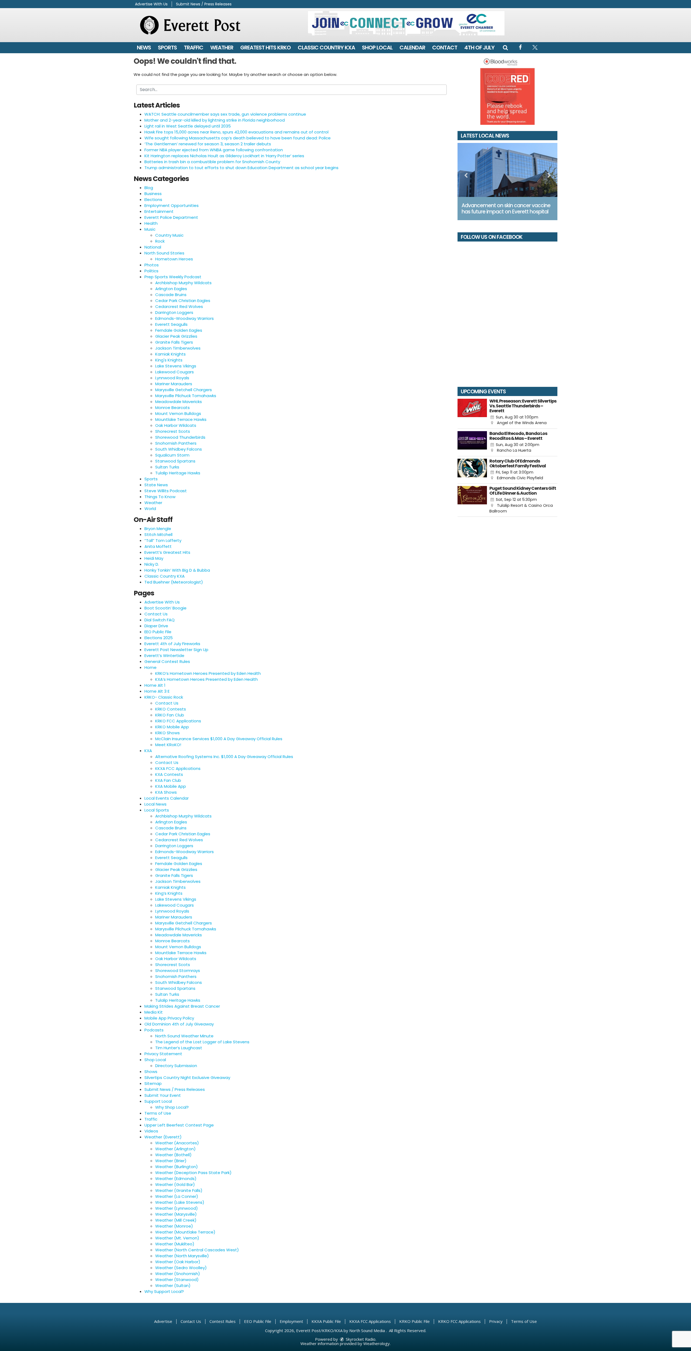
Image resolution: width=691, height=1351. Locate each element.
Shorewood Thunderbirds (180, 437)
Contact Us (156, 614)
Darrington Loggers (174, 312)
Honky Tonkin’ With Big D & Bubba (177, 570)
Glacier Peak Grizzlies (176, 336)
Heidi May (153, 558)
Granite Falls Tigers (174, 342)
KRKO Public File (414, 1321)
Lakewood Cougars (174, 372)
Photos (151, 265)
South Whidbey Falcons (178, 449)
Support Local (158, 1101)
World (150, 508)
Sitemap (153, 1083)
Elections (153, 199)
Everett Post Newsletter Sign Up (176, 649)
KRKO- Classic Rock (163, 697)
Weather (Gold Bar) (175, 1184)
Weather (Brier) (171, 1161)
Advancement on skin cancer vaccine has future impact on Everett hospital (506, 208)
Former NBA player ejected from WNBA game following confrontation (213, 150)
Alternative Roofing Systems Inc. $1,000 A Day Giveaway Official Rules (224, 756)
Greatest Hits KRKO (265, 47)
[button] (505, 47)
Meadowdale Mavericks (178, 401)
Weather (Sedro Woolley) (181, 1267)
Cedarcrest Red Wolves (179, 306)
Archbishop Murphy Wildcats (183, 283)
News (144, 47)
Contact (444, 47)
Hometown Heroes (174, 259)
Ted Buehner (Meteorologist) (173, 582)
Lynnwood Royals (172, 378)
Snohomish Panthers (176, 443)
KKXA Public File (326, 1321)
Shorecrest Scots (172, 431)
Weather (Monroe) (174, 1226)
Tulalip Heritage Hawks (177, 473)
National (152, 247)
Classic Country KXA (326, 47)
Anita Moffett (158, 546)
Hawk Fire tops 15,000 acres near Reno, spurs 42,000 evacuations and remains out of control (236, 132)
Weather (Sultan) (173, 1285)
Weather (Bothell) (173, 1155)
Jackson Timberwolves (178, 348)
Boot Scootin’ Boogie (165, 608)
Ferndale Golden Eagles (178, 330)
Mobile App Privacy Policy (169, 1018)
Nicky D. (151, 564)
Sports (167, 47)
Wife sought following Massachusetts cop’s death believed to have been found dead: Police (237, 138)
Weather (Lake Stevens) (179, 1202)
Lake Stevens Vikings (175, 366)
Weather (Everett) (163, 1137)
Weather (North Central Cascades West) (197, 1250)
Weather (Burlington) (176, 1166)
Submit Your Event (162, 1095)
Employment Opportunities (171, 205)
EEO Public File (157, 632)
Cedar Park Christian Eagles (182, 300)
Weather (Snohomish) (177, 1273)
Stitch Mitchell (158, 534)
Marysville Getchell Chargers (183, 390)
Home (150, 667)
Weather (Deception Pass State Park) (193, 1172)
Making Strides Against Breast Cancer (182, 1006)
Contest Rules (222, 1321)
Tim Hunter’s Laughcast (178, 1048)
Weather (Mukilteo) (174, 1244)
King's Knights (168, 360)
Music (149, 229)
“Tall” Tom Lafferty (162, 540)
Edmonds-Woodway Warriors (184, 318)
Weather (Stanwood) (177, 1279)
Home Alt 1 (154, 685)
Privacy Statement (163, 1054)
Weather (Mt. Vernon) (177, 1238)
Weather (221, 47)
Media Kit (153, 1012)
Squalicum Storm (172, 455)
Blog (148, 187)
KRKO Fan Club (169, 715)
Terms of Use (157, 1113)
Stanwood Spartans (175, 461)
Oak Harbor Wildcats (175, 425)
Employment (291, 1321)
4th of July (479, 47)
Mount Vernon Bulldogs (178, 413)
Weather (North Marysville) (182, 1256)
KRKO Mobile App (172, 727)
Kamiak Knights (170, 354)
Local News (155, 804)
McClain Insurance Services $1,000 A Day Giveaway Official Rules (218, 739)
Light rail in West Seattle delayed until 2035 (187, 126)
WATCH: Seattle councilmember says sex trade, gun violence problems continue (225, 114)
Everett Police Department (171, 217)
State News (156, 485)
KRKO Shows (167, 733)
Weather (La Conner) (176, 1196)
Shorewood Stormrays (177, 970)
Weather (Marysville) (176, 1214)
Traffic (193, 47)
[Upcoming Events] (472, 412)
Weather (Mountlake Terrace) (185, 1232)
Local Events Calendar (166, 798)
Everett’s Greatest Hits (167, 552)
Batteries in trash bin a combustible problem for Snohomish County (212, 162)
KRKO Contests (170, 709)
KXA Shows (166, 792)
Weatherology (376, 1343)
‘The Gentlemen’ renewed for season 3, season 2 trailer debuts (207, 144)
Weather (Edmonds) (176, 1178)
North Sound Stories (164, 253)
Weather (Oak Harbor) (177, 1262)
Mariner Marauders (173, 384)
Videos (151, 1131)
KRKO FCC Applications (178, 721)
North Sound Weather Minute (184, 1036)
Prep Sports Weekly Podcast (172, 277)
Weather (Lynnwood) (176, 1208)
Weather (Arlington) (175, 1149)
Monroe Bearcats (172, 407)
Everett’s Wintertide (164, 655)
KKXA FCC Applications (178, 768)
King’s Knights (168, 893)
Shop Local (377, 47)
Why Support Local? (164, 1291)
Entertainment (159, 211)
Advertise (163, 1321)
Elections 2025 (158, 638)
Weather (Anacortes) (177, 1143)
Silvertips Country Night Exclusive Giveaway (187, 1077)
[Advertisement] (406, 23)
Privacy (496, 1321)
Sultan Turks (167, 467)
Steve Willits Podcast (165, 491)
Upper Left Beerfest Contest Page (179, 1125)
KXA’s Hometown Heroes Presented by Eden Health (206, 679)
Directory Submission (176, 1065)
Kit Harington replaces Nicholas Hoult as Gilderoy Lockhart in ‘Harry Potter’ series (224, 156)
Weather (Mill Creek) (176, 1220)
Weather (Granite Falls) (178, 1190)
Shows (150, 1071)
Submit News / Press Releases (204, 4)
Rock (160, 241)
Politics (151, 271)
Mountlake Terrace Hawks (180, 419)
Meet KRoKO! (168, 744)
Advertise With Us (151, 4)
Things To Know (159, 496)
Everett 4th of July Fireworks (172, 643)
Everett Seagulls (171, 324)
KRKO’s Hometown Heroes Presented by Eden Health (208, 673)
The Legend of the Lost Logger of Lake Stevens (202, 1042)
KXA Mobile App (170, 786)
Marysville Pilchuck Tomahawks (185, 395)
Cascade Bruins (171, 294)
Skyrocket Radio (360, 1339)
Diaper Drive (156, 626)
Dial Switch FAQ (159, 620)
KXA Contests (169, 774)
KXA (148, 750)
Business (153, 193)
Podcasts (154, 1030)
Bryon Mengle (157, 528)
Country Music (169, 235)
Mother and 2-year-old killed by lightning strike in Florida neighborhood (214, 120)
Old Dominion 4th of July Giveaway (179, 1024)
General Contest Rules (167, 661)
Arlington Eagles (171, 288)
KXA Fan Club (168, 780)
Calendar (412, 47)
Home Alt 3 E (157, 691)
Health (151, 223)
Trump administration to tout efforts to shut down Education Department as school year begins (241, 167)
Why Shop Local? (172, 1107)
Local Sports (156, 810)
